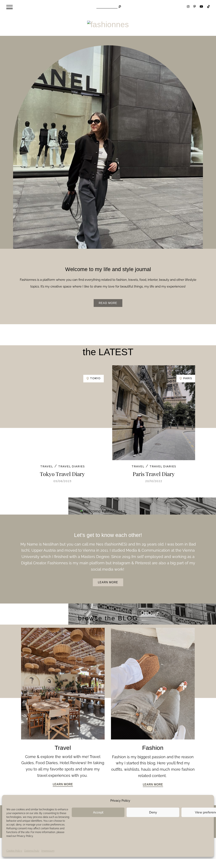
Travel (46, 466)
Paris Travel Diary (154, 473)
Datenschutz (31, 850)
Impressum (47, 850)
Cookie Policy (14, 850)
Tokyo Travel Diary (62, 473)
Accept (98, 812)
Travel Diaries (71, 466)
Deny (153, 812)
